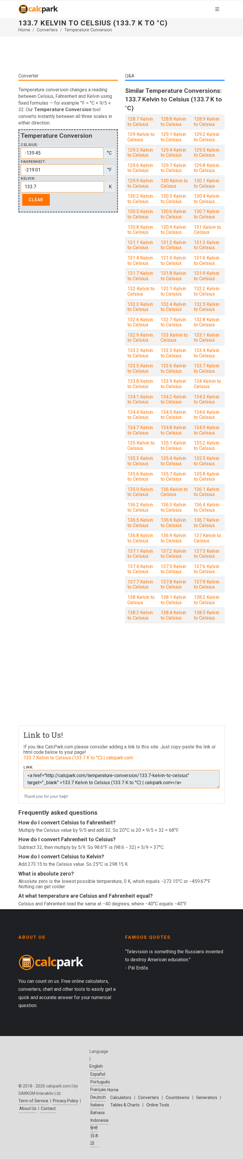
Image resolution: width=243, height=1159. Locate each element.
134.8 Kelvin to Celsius (173, 430)
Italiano (97, 1105)
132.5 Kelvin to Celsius (206, 306)
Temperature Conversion (88, 30)
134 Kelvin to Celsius (207, 383)
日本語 (94, 1139)
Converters (47, 30)
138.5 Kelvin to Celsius (206, 615)
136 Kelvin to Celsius (174, 492)
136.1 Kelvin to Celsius (206, 492)
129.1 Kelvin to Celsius (173, 137)
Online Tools (157, 1105)
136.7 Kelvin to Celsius (206, 522)
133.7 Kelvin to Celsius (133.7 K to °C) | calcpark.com (78, 758)
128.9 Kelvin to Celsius (206, 121)
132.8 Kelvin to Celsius (206, 322)
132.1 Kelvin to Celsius (173, 291)
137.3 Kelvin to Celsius (206, 553)
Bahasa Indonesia (99, 1116)
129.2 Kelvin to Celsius (206, 137)
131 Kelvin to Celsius (207, 229)
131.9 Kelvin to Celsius (206, 275)
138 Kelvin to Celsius (141, 599)
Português (100, 1081)
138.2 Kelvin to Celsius (206, 599)
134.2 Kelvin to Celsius (173, 399)
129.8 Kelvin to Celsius (206, 168)
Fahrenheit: (33, 162)
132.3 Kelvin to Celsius (140, 306)
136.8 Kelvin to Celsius (140, 538)
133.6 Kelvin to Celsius (173, 368)
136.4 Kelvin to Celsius (206, 507)
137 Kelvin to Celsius (207, 538)
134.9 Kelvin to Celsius (206, 430)
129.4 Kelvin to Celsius (173, 152)
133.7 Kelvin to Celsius (206, 368)
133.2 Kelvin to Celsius (140, 353)
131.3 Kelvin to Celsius (206, 245)
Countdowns (177, 1097)
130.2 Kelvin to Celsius (140, 198)
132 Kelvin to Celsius (141, 291)
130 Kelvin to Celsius (174, 183)
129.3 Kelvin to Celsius (140, 152)
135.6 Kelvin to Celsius (140, 476)
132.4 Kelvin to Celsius (173, 306)
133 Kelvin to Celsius (174, 337)
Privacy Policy (65, 1100)
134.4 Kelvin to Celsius (140, 414)
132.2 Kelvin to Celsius (206, 291)
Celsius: (29, 145)
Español (97, 1074)
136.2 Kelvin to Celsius (140, 507)
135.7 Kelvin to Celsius (173, 476)
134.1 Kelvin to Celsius (140, 399)
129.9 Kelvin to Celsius (140, 183)
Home (24, 30)
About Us (27, 1108)
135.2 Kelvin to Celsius (206, 445)
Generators (206, 1097)
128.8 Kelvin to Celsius (173, 121)
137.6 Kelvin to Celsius (206, 569)
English (96, 1066)
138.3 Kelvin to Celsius (140, 615)
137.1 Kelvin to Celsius (140, 553)
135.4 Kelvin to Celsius (173, 461)
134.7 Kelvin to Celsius (140, 430)
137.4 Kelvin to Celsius (140, 569)
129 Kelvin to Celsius (141, 137)
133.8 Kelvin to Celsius (140, 383)
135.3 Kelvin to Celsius (140, 461)
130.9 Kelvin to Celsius (173, 229)
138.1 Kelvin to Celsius (173, 599)
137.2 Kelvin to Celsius (173, 553)
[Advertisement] (121, 54)
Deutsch (98, 1097)
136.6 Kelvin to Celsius (173, 522)
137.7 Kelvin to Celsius (140, 584)
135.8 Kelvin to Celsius (206, 476)
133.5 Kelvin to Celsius (140, 368)
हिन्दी (93, 1128)
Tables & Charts (125, 1105)
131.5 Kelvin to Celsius (173, 260)
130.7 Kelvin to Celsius (206, 214)
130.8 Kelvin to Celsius (140, 229)
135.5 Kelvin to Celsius (206, 461)
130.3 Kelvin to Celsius (173, 198)
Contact (48, 1108)
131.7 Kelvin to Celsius (140, 275)
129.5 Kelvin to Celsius (206, 152)
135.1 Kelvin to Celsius (173, 445)
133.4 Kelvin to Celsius (206, 353)
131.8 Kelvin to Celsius (173, 275)
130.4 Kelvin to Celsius (206, 198)
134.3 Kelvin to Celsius (206, 399)
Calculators (120, 1097)
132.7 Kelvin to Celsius (173, 322)
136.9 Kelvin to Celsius (173, 538)
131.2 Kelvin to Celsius (173, 245)
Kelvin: (28, 179)
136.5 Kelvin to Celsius (140, 522)
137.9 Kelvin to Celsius (206, 584)
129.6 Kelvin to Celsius (140, 168)
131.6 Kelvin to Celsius (206, 260)
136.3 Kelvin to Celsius (173, 507)
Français (98, 1089)
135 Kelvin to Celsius (141, 445)
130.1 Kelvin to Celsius (206, 183)
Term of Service (33, 1100)
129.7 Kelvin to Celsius (173, 168)
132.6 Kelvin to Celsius (140, 322)
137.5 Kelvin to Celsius (173, 569)
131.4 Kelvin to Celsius (140, 260)
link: (28, 767)
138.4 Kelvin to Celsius (173, 615)
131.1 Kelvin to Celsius (140, 245)
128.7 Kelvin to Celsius (140, 121)
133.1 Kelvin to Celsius (206, 337)
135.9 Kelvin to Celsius (140, 492)
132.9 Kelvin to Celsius (140, 337)
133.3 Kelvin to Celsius (173, 353)
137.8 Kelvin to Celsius (173, 584)
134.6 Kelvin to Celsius (206, 414)
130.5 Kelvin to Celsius (140, 214)
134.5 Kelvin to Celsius (173, 414)
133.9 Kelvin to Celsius (173, 383)
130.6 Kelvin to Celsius (173, 214)
